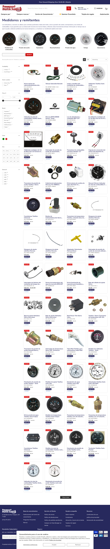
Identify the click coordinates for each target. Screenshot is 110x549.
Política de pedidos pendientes (53, 520)
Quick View (27, 91)
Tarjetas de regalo (71, 523)
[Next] (106, 41)
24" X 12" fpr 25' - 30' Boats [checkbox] (18, 162)
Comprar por (5, 14)
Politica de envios (49, 514)
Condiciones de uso (92, 514)
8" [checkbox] (14, 150)
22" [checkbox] (14, 161)
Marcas (25, 522)
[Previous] (4, 41)
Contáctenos (69, 517)
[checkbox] (3, 139)
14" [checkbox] (7, 157)
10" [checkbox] (4, 154)
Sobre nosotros (70, 514)
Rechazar (78, 545)
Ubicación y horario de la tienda (75, 520)
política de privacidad (93, 517)
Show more (65, 497)
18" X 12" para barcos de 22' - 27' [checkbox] (11, 162)
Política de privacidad (55, 540)
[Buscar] (68, 8)
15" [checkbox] (11, 157)
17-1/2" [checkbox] (18, 158)
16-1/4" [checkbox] (14, 158)
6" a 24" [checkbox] (4, 151)
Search (29, 54)
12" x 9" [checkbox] (14, 155)
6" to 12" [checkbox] (7, 151)
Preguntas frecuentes (29, 520)
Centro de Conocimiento (44, 14)
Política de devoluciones (51, 517)
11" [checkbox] (7, 154)
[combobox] (46, 8)
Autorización (104, 14)
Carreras (68, 526)
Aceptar (54, 545)
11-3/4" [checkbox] (11, 155)
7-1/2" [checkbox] (11, 151)
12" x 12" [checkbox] (18, 155)
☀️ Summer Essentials (67, 14)
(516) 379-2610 (82, 9)
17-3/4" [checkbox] (4, 162)
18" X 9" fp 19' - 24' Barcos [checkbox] (7, 162)
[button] (84, 59)
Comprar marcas (23, 14)
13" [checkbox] (4, 157)
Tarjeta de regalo (88, 14)
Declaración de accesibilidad (95, 520)
